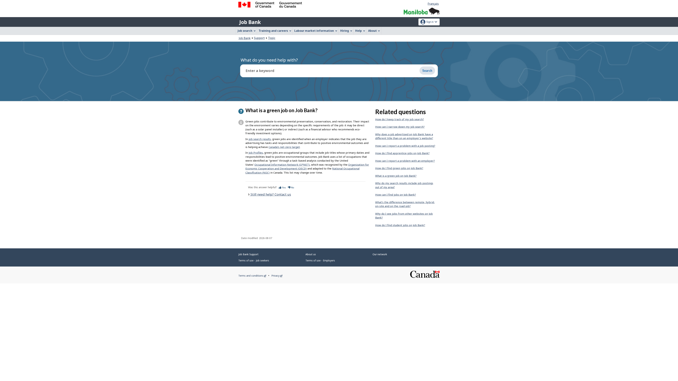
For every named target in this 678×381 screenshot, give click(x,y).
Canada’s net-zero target (284, 147)
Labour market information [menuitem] (314, 31)
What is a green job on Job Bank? (396, 175)
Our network (380, 254)
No (292, 187)
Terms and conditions (252, 275)
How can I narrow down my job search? (400, 126)
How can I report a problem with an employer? (405, 160)
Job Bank (250, 22)
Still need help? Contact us (270, 194)
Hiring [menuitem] (344, 31)
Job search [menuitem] (245, 31)
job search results (260, 139)
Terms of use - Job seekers (253, 260)
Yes (283, 187)
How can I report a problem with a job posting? (405, 145)
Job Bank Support (248, 254)
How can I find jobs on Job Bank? (395, 194)
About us (310, 254)
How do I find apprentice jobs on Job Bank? (402, 153)
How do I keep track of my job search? (399, 119)
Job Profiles (256, 152)
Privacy (276, 275)
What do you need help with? (269, 60)
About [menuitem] (372, 31)
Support (259, 38)
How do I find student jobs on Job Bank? (400, 225)
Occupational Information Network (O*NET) (282, 164)
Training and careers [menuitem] (273, 31)
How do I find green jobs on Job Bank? (399, 168)
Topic (271, 38)
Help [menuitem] (358, 31)
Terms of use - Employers (320, 260)
